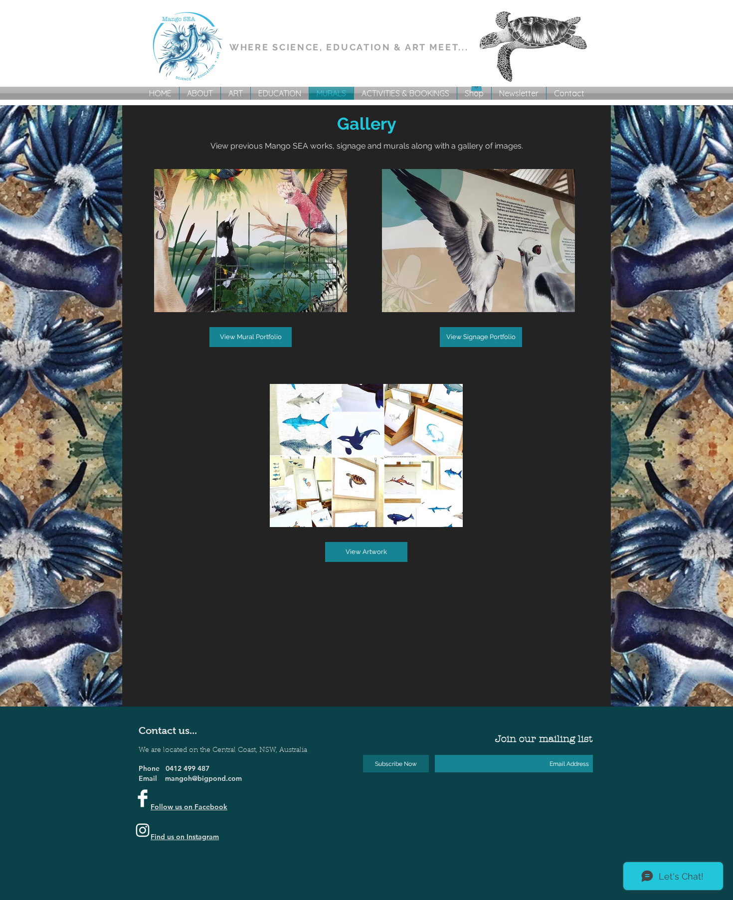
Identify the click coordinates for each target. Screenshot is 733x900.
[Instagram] (143, 830)
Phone (152, 768)
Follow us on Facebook (189, 806)
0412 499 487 (187, 768)
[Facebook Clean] (143, 798)
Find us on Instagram (185, 836)
